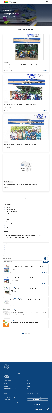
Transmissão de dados (37, 399)
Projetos (5, 384)
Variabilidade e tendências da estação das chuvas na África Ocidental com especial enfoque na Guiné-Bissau (27, 300)
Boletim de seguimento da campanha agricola (14, 401)
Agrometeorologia (31, 384)
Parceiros (6, 386)
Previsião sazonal (7, 399)
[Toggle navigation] (46, 2)
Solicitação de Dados (38, 409)
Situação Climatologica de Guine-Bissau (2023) (20, 310)
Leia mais (45, 70)
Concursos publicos (8, 390)
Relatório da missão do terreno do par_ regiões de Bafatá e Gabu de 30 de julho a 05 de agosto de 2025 (28, 278)
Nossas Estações (37, 404)
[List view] (45, 258)
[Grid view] (48, 258)
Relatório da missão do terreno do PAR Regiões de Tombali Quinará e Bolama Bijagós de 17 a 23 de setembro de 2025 (27, 289)
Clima (28, 388)
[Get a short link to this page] (48, 409)
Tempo (28, 383)
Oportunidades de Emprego (10, 388)
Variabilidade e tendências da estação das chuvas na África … (20, 184)
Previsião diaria (7, 396)
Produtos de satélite (38, 406)
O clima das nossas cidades (37, 401)
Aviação (28, 386)
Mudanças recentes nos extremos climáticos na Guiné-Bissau (24, 322)
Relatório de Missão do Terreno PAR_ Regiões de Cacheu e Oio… (21, 144)
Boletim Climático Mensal (9, 397)
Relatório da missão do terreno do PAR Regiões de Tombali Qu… (21, 65)
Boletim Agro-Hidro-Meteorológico (11, 402)
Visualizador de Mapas (37, 397)
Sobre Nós (6, 383)
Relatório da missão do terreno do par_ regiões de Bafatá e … (20, 104)
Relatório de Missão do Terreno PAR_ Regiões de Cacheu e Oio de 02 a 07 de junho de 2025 (28, 267)
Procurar (46, 261)
